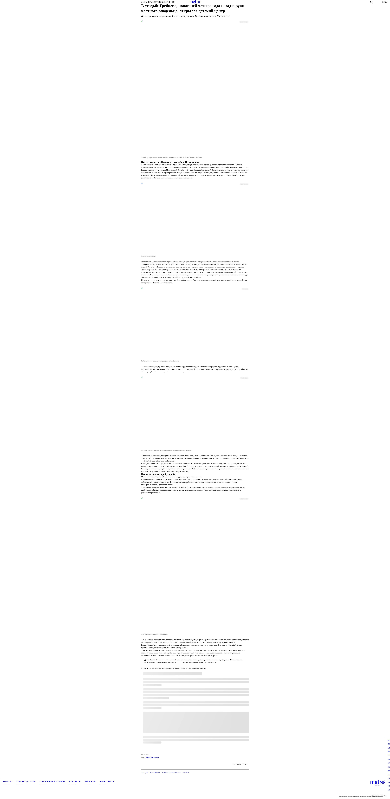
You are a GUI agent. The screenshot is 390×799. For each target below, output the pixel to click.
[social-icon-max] (17, 795)
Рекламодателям (25, 781)
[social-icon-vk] (4, 795)
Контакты (75, 781)
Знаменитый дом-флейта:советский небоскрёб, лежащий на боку (180, 668)
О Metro (7, 781)
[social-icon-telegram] (9, 795)
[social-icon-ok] (13, 795)
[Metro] (195, 2)
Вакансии (90, 781)
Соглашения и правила (52, 781)
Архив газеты (107, 781)
